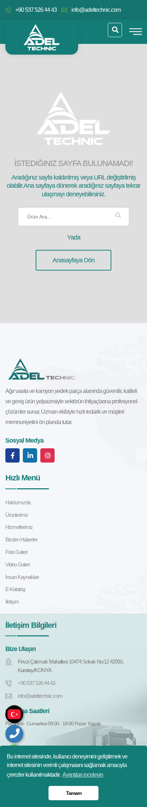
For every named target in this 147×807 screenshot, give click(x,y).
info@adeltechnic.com (96, 10)
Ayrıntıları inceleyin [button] (82, 775)
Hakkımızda (17, 502)
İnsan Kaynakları (22, 577)
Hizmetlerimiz (19, 527)
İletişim (12, 602)
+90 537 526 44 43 (36, 10)
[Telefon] (14, 734)
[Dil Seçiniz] (14, 714)
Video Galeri (17, 564)
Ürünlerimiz (16, 515)
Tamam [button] (73, 793)
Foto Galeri (16, 552)
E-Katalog (15, 589)
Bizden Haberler (21, 539)
